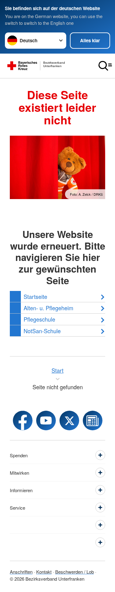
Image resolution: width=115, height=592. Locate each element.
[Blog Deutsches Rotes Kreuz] (92, 420)
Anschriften (21, 571)
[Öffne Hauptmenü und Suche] (105, 65)
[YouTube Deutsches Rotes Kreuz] (46, 420)
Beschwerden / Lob (74, 571)
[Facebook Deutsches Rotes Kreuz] (23, 420)
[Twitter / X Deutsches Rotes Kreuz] (69, 420)
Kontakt (44, 571)
